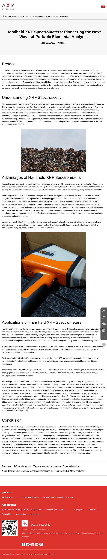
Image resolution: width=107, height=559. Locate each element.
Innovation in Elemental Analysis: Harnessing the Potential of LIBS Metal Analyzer (43, 471)
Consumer (93, 510)
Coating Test (36, 510)
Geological (78, 510)
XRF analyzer (7, 497)
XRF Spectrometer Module (52, 497)
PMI (61, 510)
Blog (26, 16)
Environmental (51, 510)
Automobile (6, 514)
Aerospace (35, 514)
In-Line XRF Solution (30, 497)
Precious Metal (22, 510)
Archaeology (21, 514)
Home (19, 16)
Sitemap (69, 497)
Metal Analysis (8, 510)
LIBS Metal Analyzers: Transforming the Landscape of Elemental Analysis (41, 466)
